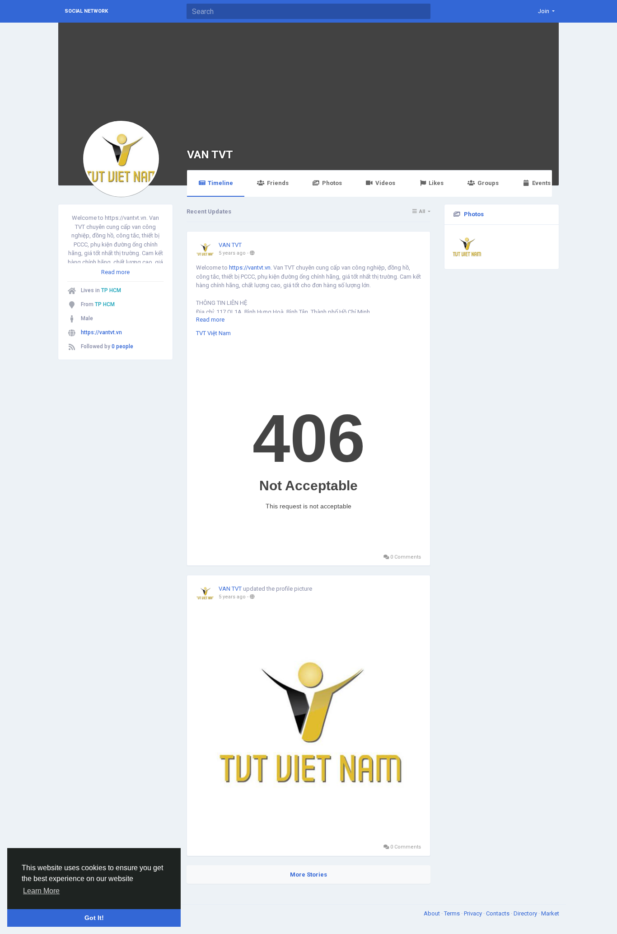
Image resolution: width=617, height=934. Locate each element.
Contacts (498, 913)
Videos (385, 183)
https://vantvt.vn (101, 332)
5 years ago (232, 253)
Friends (278, 183)
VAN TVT (210, 154)
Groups (488, 183)
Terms (452, 913)
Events (541, 183)
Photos (332, 183)
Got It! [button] (94, 917)
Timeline (220, 183)
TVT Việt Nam (213, 333)
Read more (115, 272)
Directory (526, 913)
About (432, 913)
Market (550, 913)
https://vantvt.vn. (250, 267)
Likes (436, 183)
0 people (122, 346)
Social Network (86, 11)
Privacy (473, 913)
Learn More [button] (41, 891)
